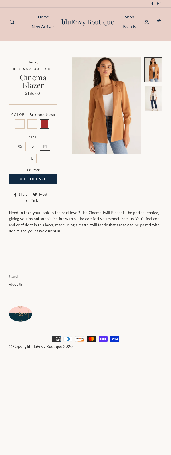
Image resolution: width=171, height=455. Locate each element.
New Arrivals (43, 26)
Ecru (32, 123)
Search (14, 276)
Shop (129, 16)
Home (43, 16)
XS (20, 146)
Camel (20, 123)
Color (33, 114)
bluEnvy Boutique (87, 21)
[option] (106, 105)
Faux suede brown (44, 123)
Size (33, 137)
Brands (129, 26)
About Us (15, 284)
